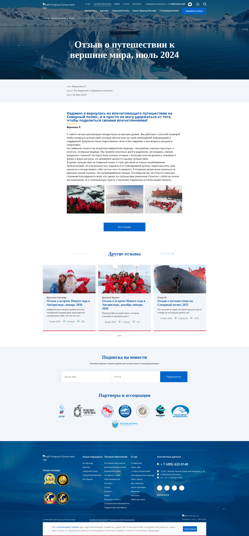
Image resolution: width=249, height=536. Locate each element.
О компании (136, 463)
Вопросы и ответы (112, 499)
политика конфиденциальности (122, 520)
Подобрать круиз (194, 11)
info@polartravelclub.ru (156, 4)
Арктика (86, 467)
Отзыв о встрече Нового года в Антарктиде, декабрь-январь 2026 (123, 304)
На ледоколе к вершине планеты (93, 90)
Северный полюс (90, 471)
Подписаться (174, 376)
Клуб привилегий (112, 479)
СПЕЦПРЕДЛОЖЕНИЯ (92, 475)
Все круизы (88, 479)
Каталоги (108, 483)
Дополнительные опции (115, 467)
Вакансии (135, 491)
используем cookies (68, 527)
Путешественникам (102, 4)
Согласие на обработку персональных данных (107, 522)
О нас (88, 4)
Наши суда (135, 467)
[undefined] (167, 254)
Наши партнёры (138, 487)
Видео (117, 4)
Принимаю (190, 528)
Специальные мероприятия (116, 503)
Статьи (126, 4)
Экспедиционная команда (142, 475)
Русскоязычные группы (114, 463)
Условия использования (98, 520)
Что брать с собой (112, 475)
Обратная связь (138, 499)
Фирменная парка (112, 471)
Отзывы (72, 18)
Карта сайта (163, 494)
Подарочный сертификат (115, 507)
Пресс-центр (136, 479)
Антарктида (88, 463)
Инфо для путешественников (54, 18)
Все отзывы (124, 226)
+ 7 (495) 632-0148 (176, 4)
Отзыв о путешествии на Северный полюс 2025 (175, 302)
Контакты (137, 4)
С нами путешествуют (141, 471)
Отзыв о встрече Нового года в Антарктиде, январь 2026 (68, 302)
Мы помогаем (137, 483)
